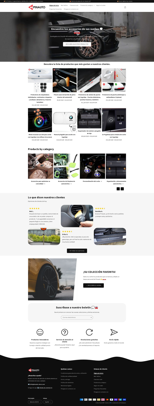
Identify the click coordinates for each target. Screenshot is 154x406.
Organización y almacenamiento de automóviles (118, 182)
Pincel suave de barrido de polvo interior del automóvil (64, 96)
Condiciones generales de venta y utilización (74, 373)
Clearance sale (98, 379)
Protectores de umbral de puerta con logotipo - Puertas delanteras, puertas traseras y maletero (89, 97)
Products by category (100, 383)
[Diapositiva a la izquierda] (118, 188)
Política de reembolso (67, 383)
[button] (87, 5)
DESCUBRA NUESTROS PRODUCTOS (77, 44)
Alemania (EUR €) (34, 402)
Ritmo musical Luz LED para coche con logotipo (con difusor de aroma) (40, 136)
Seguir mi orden (98, 386)
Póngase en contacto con (68, 389)
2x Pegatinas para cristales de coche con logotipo (114, 136)
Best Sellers (97, 376)
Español (47, 402)
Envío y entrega (65, 379)
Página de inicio (98, 373)
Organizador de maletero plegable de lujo (89, 132)
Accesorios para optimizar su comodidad (40, 182)
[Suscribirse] (91, 317)
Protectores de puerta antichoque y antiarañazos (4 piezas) (114, 96)
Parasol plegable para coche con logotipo (64, 136)
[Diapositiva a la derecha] (122, 188)
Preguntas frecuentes (100, 389)
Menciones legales (66, 386)
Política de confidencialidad (69, 376)
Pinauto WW (101, 403)
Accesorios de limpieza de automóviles (66, 182)
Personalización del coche (91, 181)
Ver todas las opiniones (77, 251)
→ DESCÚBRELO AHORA (93, 285)
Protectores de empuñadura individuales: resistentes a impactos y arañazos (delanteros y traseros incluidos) (40, 98)
